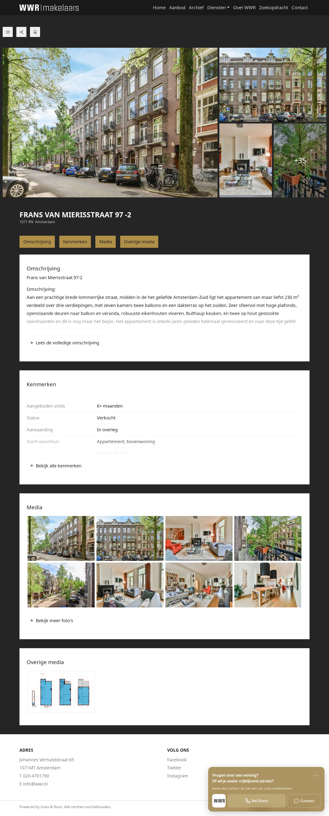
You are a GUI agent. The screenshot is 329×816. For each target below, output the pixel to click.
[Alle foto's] (8, 32)
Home (159, 7)
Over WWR (244, 7)
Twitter (174, 768)
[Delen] (21, 32)
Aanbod (177, 7)
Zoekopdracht (273, 7)
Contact (300, 7)
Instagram (177, 776)
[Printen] (35, 32)
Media (105, 242)
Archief (196, 7)
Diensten (216, 7)
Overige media (139, 242)
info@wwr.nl (35, 784)
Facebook (177, 760)
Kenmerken (75, 242)
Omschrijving (37, 242)
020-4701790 (36, 776)
